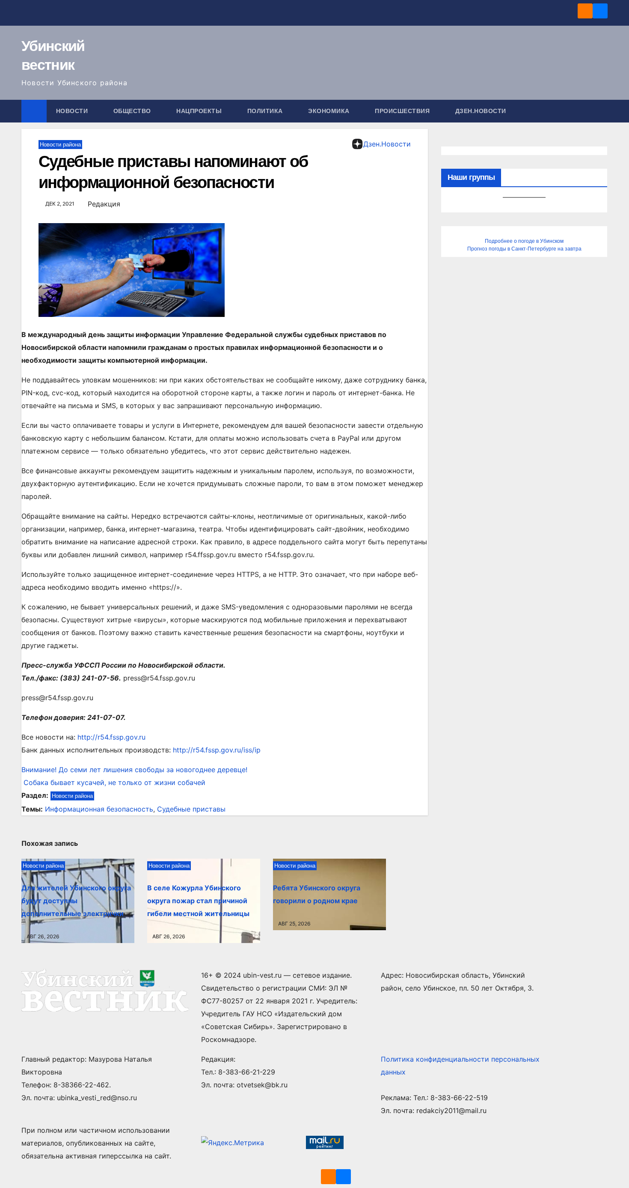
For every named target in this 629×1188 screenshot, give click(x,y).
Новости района (60, 144)
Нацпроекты (200, 110)
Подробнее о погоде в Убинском (524, 241)
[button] (601, 111)
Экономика (329, 110)
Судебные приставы (191, 809)
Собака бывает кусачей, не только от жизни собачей (113, 782)
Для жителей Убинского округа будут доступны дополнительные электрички (76, 901)
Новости (73, 110)
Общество (133, 110)
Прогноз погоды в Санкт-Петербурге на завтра (524, 249)
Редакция (104, 204)
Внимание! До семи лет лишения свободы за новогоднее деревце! (134, 769)
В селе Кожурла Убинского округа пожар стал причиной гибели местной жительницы (198, 901)
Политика (266, 110)
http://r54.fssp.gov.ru (111, 737)
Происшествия (403, 110)
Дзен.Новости (480, 110)
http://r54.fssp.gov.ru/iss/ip (217, 750)
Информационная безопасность (99, 809)
